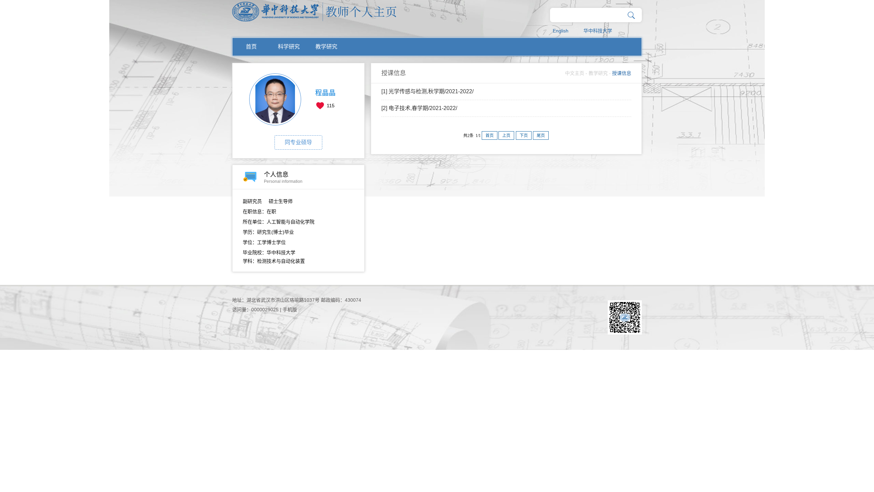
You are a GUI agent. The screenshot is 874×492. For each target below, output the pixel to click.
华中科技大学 (597, 30)
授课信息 (621, 73)
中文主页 (574, 73)
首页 (251, 47)
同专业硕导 (298, 142)
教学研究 (326, 47)
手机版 (290, 309)
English (560, 30)
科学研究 (289, 47)
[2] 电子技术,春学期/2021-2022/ (419, 108)
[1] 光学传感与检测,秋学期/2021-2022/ (427, 91)
